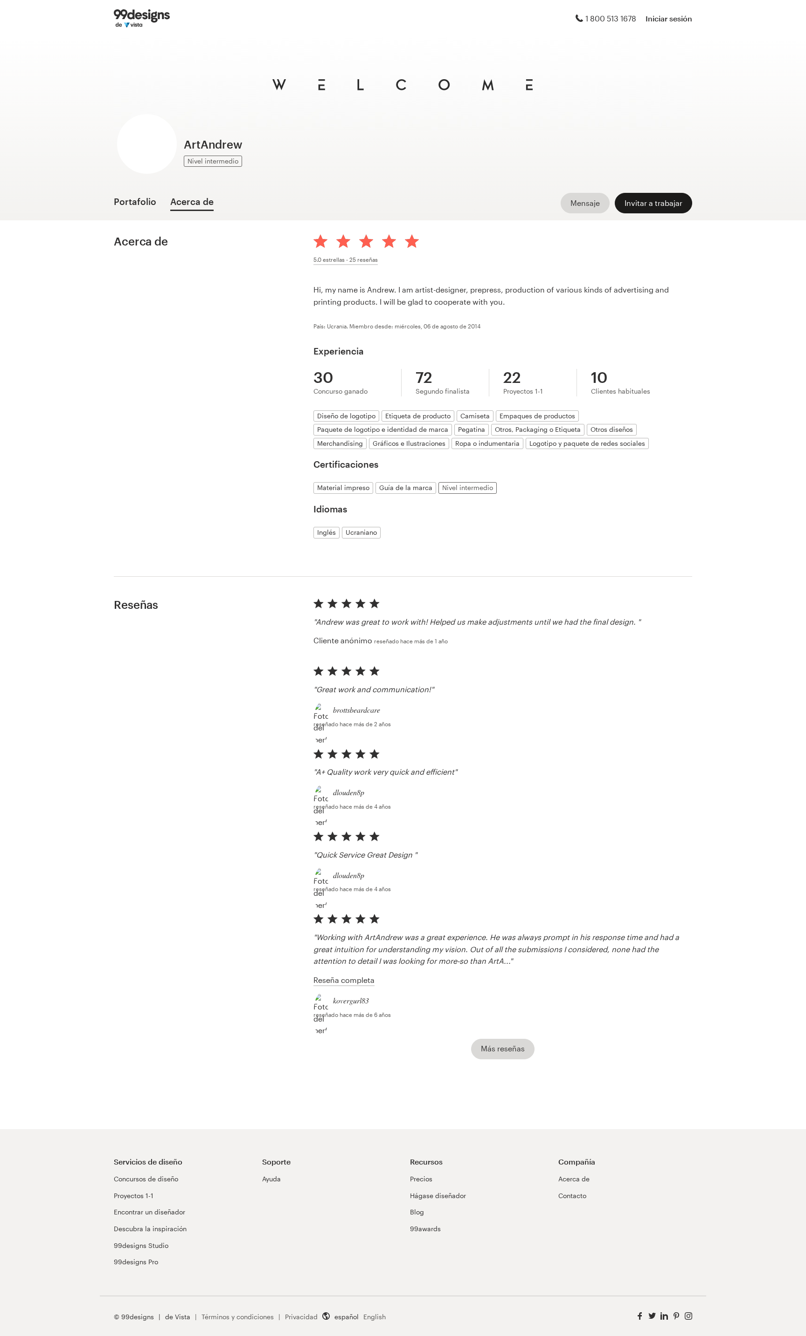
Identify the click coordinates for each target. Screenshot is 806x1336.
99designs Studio (141, 1245)
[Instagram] (688, 1316)
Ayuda (271, 1179)
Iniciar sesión (669, 18)
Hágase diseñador (438, 1196)
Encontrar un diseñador (149, 1212)
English (374, 1317)
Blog (417, 1212)
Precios (421, 1179)
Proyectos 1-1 (133, 1196)
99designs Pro (136, 1262)
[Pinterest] (676, 1316)
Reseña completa (344, 979)
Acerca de (574, 1179)
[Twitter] (652, 1316)
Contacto (572, 1196)
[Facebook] (640, 1316)
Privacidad (301, 1317)
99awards (425, 1229)
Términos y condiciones (238, 1317)
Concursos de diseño (146, 1179)
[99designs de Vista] (142, 18)
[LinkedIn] (664, 1316)
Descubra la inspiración (150, 1229)
